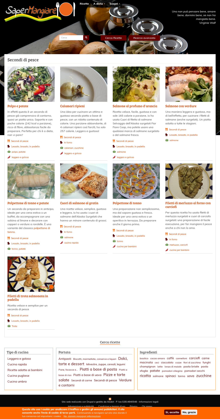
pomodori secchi (194, 371)
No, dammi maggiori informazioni (82, 416)
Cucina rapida (17, 364)
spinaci (170, 376)
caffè (170, 358)
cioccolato (167, 362)
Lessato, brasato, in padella (25, 146)
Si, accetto (172, 412)
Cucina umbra (17, 381)
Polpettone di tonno (127, 203)
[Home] (41, 12)
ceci (157, 362)
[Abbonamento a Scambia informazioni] (110, 399)
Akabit (110, 401)
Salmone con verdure (181, 106)
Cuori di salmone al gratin (79, 203)
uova (190, 376)
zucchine (79, 147)
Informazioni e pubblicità (81, 406)
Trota (14, 326)
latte (160, 366)
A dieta (98, 3)
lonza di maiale (173, 366)
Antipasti (65, 359)
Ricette (84, 3)
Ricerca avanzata (144, 38)
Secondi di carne (81, 380)
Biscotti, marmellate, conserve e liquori (94, 358)
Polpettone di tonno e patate (28, 203)
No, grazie (189, 412)
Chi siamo (147, 406)
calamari (68, 147)
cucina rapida (71, 242)
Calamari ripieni (72, 106)
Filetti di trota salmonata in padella (27, 298)
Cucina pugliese (18, 375)
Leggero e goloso (19, 358)
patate (22, 151)
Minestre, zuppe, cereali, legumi (105, 364)
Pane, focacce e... (68, 369)
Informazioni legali (148, 401)
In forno (68, 142)
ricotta (145, 375)
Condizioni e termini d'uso (111, 406)
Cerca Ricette (113, 38)
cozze (178, 362)
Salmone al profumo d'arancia (135, 106)
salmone (121, 151)
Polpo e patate (17, 106)
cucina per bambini (127, 246)
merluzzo (174, 244)
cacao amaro (157, 358)
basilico (144, 358)
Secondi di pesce (19, 141)
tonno (15, 248)
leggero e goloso (20, 157)
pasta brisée (191, 366)
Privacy (133, 406)
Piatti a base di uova (87, 375)
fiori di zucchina (192, 362)
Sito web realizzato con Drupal (78, 401)
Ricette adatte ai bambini (24, 370)
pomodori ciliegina (172, 370)
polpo (15, 151)
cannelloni (181, 358)
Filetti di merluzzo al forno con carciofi (188, 205)
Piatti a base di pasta (98, 369)
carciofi (184, 244)
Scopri (114, 3)
